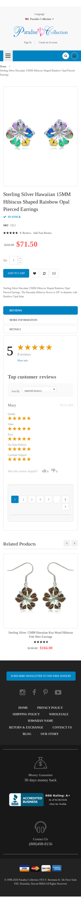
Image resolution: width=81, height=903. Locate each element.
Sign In (28, 42)
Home (3, 66)
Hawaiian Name (40, 720)
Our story (50, 734)
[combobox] (65, 55)
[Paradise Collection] (41, 31)
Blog (27, 734)
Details (15, 329)
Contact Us (62, 727)
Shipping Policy (26, 714)
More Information (23, 320)
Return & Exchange (26, 727)
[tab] (40, 310)
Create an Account (48, 42)
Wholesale (58, 714)
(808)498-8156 (40, 844)
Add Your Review (42, 233)
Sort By (16, 391)
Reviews (16, 310)
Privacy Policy (50, 707)
